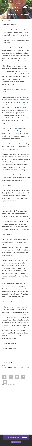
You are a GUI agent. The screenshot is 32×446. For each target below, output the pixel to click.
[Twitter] (11, 377)
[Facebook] (4, 377)
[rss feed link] (5, 382)
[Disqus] (16, 407)
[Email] (23, 377)
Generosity (7, 362)
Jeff (16, 128)
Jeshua (22, 102)
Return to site (8, 1)
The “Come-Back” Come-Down (15, 367)
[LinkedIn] (17, 377)
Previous (4, 360)
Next (3, 365)
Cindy (4, 66)
